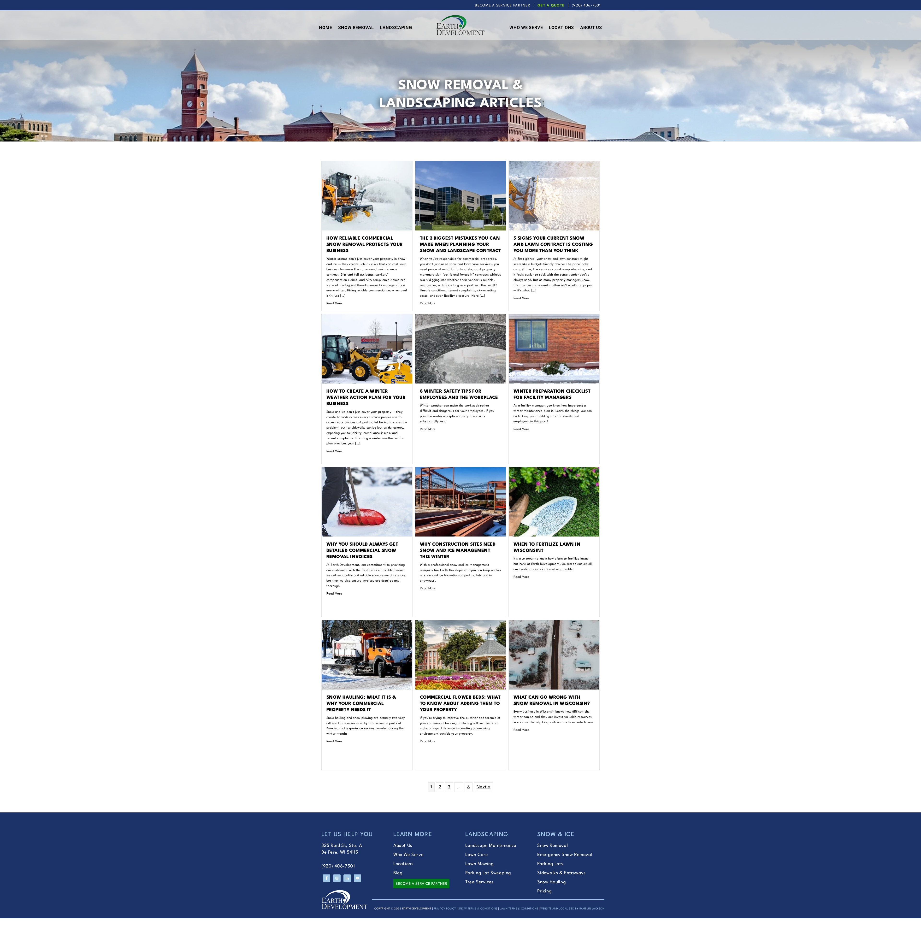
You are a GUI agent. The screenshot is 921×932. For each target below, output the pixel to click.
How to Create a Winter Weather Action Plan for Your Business (366, 397)
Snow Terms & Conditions (477, 909)
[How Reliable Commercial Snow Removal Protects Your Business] (367, 164)
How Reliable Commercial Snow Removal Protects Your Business (364, 244)
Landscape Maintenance (490, 846)
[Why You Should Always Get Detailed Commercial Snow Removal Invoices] (367, 470)
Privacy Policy (445, 909)
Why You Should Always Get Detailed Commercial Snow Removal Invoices (362, 550)
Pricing (544, 891)
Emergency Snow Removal (564, 855)
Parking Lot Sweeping (488, 873)
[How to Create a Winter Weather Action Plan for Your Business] (367, 317)
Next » (483, 787)
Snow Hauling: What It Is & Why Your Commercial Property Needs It (361, 703)
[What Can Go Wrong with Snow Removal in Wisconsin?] (554, 623)
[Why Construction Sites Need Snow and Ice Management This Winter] (460, 470)
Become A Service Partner (502, 5)
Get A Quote (551, 5)
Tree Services (479, 882)
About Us (402, 846)
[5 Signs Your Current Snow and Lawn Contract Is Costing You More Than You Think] (554, 164)
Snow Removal (552, 846)
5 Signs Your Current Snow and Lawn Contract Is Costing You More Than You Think (553, 244)
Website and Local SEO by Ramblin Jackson (572, 909)
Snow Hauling (551, 882)
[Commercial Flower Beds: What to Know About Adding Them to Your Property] (460, 623)
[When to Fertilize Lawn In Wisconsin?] (554, 470)
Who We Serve (408, 855)
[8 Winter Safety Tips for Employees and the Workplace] (460, 317)
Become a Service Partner (421, 884)
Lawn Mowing (479, 864)
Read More (334, 303)
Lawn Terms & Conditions (519, 909)
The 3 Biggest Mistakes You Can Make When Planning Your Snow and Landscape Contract (460, 244)
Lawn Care (476, 855)
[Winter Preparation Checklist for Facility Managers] (554, 317)
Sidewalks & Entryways (561, 873)
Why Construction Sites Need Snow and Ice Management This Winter (458, 550)
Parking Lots (550, 864)
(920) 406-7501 (586, 5)
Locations (403, 864)
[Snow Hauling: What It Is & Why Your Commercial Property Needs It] (367, 623)
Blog (397, 873)
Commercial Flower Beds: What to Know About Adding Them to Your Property (460, 703)
